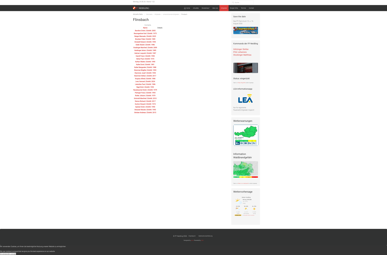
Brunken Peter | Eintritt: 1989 (145, 39)
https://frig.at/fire (241, 82)
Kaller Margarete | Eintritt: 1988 (145, 67)
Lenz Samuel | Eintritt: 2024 (145, 81)
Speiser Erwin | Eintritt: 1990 (145, 107)
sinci (192, 240)
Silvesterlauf (205, 8)
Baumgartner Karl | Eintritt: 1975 (145, 33)
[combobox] (242, 3)
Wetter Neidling (246, 197)
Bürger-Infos (234, 8)
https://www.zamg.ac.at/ (243, 183)
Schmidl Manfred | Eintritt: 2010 (145, 98)
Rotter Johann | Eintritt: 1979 (145, 96)
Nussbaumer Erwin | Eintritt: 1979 (145, 90)
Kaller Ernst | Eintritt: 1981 (145, 64)
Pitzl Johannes (240, 52)
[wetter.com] (238, 215)
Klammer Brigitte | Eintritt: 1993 (145, 70)
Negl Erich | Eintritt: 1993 (145, 87)
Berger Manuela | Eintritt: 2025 (145, 36)
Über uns (215, 8)
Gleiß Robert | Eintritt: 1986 (145, 45)
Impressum (192, 236)
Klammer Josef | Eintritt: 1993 (145, 73)
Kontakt (251, 8)
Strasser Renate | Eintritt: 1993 (145, 110)
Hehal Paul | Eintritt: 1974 (145, 59)
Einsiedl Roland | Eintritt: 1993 (145, 42)
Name (145, 28)
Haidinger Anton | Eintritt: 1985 (145, 50)
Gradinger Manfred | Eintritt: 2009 (145, 48)
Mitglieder (224, 8)
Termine (243, 8)
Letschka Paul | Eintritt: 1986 (145, 84)
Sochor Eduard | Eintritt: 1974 (145, 104)
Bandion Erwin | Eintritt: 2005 (145, 31)
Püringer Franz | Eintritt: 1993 (145, 93)
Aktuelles (196, 8)
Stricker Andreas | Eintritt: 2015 (145, 112)
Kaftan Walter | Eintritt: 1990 (145, 62)
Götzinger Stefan (241, 49)
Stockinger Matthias (242, 55)
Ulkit (202, 240)
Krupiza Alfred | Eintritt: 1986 (145, 79)
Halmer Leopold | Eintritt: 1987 (145, 53)
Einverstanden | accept (8, 254)
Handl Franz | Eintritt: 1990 (145, 56)
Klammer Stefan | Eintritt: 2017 (145, 76)
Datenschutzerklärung (205, 236)
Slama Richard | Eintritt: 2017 (145, 101)
